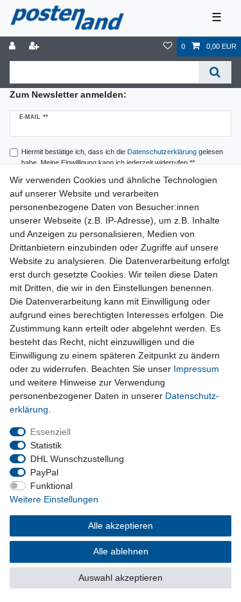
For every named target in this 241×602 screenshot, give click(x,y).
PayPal (44, 472)
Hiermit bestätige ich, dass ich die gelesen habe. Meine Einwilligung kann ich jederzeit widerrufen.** (122, 157)
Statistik (46, 445)
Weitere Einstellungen (54, 499)
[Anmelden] (13, 47)
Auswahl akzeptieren (120, 577)
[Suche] (215, 72)
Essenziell (50, 432)
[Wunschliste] (168, 47)
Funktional (51, 486)
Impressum (196, 369)
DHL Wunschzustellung (77, 459)
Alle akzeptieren (120, 525)
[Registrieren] (35, 47)
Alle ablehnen (120, 551)
